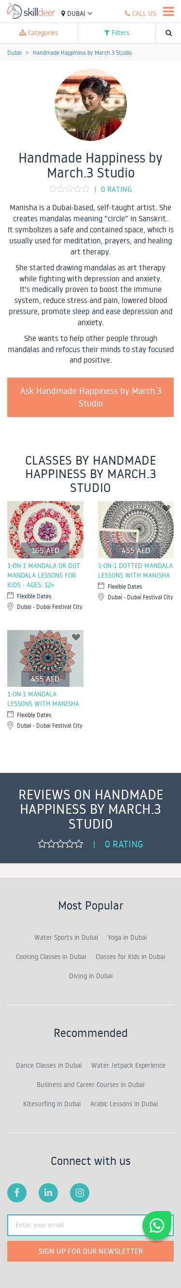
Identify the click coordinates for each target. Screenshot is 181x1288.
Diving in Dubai (90, 976)
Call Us (143, 13)
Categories (42, 32)
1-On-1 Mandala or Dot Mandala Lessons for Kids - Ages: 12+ (43, 575)
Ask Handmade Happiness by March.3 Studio (90, 397)
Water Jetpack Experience (128, 1065)
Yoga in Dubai (127, 937)
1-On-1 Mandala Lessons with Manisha (43, 699)
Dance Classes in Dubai (49, 1065)
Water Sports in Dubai (66, 937)
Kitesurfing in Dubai (52, 1103)
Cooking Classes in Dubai (51, 956)
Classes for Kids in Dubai (130, 956)
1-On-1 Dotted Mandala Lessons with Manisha (135, 570)
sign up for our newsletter (91, 1251)
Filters (119, 32)
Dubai (76, 13)
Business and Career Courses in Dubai (90, 1084)
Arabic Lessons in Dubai (124, 1103)
